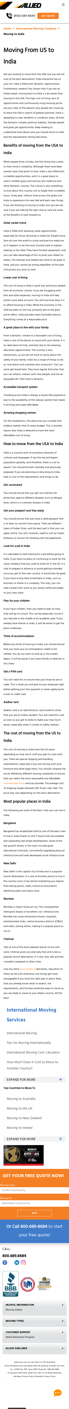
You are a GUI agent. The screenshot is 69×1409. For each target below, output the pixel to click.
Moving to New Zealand (24, 1118)
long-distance (27, 969)
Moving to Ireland (19, 1128)
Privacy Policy (28, 1376)
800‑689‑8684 (34, 1227)
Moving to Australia (21, 1099)
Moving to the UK (19, 1109)
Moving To (6, 1198)
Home (8, 29)
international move (14, 783)
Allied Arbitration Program (20, 1337)
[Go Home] (20, 5)
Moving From (7, 1185)
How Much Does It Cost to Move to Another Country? (32, 1065)
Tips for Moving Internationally (29, 1043)
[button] (63, 6)
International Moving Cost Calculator (33, 1053)
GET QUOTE (48, 16)
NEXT (34, 1213)
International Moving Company (36, 29)
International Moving (22, 1033)
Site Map (17, 1376)
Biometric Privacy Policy (45, 1376)
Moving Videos (14, 1310)
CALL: (14, 1253)
